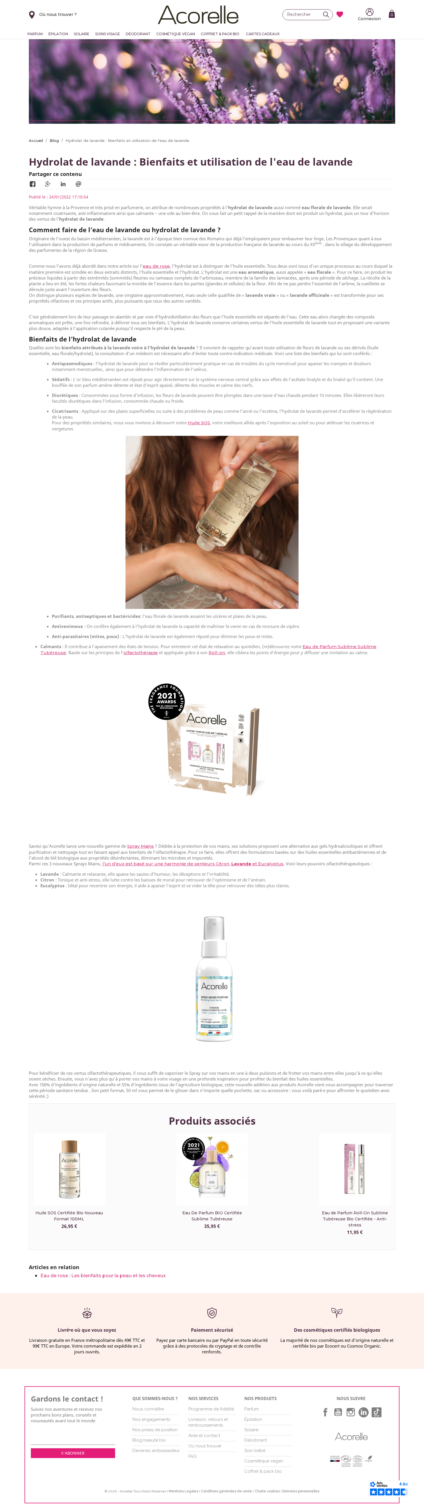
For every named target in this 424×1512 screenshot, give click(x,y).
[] (327, 15)
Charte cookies (267, 1491)
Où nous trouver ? (58, 14)
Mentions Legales (183, 1491)
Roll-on (217, 652)
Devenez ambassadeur (156, 1450)
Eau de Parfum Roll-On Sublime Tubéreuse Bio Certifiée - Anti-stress (355, 1219)
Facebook (325, 1412)
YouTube (338, 1412)
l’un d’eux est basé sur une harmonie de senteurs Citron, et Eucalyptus (193, 863)
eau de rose (156, 266)
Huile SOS (199, 422)
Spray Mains (140, 846)
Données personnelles (300, 1491)
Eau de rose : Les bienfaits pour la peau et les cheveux (103, 1275)
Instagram (351, 1412)
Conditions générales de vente (226, 1491)
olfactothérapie (140, 652)
